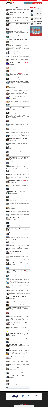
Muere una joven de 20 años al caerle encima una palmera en (14, 367)
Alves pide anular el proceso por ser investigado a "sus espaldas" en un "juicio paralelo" (16, 296)
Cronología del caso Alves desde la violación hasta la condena (13, 251)
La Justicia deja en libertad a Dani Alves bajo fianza (12, 232)
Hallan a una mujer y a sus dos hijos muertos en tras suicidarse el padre (16, 213)
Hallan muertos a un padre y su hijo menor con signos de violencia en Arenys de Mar (16, 115)
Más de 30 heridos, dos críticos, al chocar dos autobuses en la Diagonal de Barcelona (16, 47)
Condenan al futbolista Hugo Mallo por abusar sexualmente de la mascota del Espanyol (16, 161)
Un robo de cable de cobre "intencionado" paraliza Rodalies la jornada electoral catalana (16, 206)
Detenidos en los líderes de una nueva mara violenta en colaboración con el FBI (16, 274)
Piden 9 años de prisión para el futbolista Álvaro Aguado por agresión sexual (15, 12)
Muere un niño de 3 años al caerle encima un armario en (14, 73)
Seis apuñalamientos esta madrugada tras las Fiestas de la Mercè (14, 344)
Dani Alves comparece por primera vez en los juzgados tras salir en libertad (15, 217)
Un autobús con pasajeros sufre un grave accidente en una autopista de (15, 187)
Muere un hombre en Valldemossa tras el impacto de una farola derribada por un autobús (36, 17)
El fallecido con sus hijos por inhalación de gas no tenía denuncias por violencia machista (16, 307)
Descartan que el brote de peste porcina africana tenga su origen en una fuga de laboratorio (17, 23)
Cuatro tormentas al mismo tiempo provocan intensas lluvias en (15, 127)
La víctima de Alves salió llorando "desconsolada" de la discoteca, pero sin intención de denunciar (17, 292)
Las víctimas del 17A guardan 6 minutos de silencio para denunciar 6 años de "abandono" (16, 356)
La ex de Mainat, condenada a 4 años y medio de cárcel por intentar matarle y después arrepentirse (17, 157)
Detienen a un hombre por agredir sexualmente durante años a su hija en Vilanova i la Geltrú (17, 333)
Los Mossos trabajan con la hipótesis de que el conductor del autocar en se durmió (17, 180)
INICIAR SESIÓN (7, 0)
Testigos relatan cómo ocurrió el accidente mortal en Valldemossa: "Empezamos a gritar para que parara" (36, 22)
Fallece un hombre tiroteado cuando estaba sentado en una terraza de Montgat (15, 107)
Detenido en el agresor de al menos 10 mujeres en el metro (14, 281)
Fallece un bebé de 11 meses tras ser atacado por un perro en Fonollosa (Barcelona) (16, 58)
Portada (7, 7)
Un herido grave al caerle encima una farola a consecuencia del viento (14, 19)
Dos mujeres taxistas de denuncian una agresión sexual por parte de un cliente (16, 138)
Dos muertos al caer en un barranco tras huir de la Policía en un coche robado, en (17, 62)
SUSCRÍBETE (10, 0)
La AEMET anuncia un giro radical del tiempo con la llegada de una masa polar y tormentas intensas (36, 13)
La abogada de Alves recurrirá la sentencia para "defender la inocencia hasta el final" (16, 258)
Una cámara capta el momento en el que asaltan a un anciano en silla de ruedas (15, 176)
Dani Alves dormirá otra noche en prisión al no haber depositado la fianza (14, 228)
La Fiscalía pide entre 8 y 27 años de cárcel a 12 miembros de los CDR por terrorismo (16, 318)
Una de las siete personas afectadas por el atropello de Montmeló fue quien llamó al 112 (16, 352)
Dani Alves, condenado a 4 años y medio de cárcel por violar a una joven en (16, 262)
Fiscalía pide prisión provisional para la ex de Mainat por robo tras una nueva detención (16, 375)
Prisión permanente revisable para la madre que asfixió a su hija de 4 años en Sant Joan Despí (17, 134)
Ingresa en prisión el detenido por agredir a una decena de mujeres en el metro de (17, 270)
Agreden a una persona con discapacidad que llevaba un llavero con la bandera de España (16, 329)
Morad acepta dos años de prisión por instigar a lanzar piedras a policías (14, 247)
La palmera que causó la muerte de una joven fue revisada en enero (14, 363)
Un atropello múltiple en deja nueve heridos (12, 119)
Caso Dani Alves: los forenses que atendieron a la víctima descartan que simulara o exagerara (17, 285)
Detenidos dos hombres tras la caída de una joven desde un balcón (14, 31)
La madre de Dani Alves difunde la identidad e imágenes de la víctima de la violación (16, 311)
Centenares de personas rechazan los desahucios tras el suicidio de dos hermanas (16, 191)
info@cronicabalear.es (25, 404)
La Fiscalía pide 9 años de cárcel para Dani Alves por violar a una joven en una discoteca (16, 322)
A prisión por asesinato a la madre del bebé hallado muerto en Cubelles (14, 51)
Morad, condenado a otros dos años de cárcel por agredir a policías (14, 103)
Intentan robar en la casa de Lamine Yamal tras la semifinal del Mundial (14, 8)
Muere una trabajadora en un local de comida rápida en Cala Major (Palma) (36, 9)
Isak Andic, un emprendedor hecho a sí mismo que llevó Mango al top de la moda (15, 92)
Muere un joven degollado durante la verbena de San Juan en (14, 202)
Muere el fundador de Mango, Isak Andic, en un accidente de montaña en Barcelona (16, 96)
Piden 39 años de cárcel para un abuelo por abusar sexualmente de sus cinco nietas (16, 85)
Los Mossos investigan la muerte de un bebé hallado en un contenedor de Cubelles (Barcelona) (17, 81)
